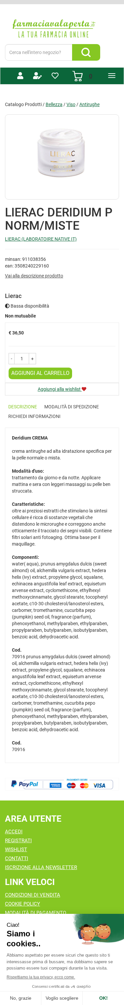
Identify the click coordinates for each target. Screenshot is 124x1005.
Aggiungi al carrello (40, 373)
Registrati (18, 841)
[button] (12, 358)
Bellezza (54, 104)
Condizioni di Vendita (32, 895)
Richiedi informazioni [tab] (34, 416)
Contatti (16, 858)
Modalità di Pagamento (35, 913)
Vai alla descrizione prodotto (34, 275)
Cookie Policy (22, 904)
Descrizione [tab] (22, 406)
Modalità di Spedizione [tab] (71, 406)
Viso (70, 104)
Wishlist (16, 850)
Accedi (13, 832)
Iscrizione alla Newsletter (41, 867)
